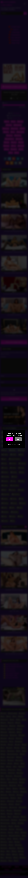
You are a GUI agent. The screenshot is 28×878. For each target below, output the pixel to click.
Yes (10, 439)
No (18, 439)
